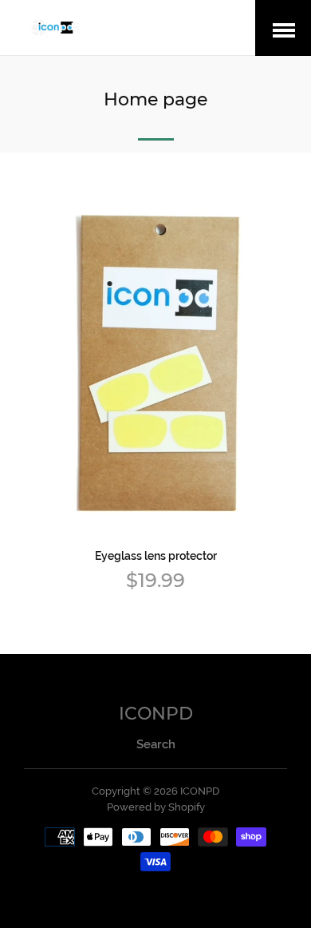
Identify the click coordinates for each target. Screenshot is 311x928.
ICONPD (156, 713)
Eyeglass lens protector (156, 555)
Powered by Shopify (156, 807)
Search (155, 744)
